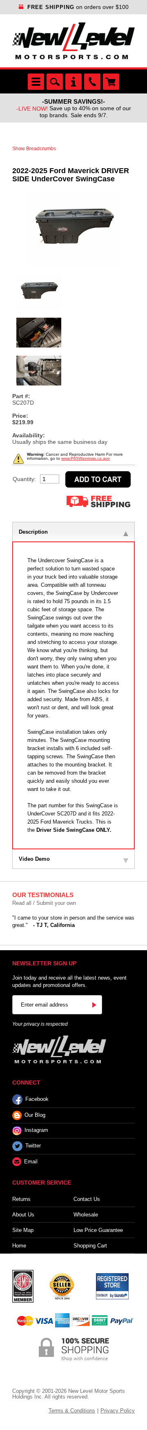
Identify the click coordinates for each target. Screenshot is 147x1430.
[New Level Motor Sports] (73, 40)
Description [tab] (33, 532)
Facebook (37, 1099)
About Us (23, 1215)
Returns (21, 1199)
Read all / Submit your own (44, 903)
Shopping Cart (90, 1246)
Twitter (33, 1146)
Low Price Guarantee (98, 1230)
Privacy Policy (117, 1411)
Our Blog (34, 1115)
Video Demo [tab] (34, 859)
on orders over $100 (78, 7)
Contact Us (87, 1199)
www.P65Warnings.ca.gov (85, 458)
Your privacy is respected (40, 1024)
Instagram (36, 1130)
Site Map (22, 1230)
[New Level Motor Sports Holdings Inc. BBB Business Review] (61, 1286)
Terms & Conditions (72, 1411)
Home (19, 1246)
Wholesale (86, 1215)
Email (31, 1161)
